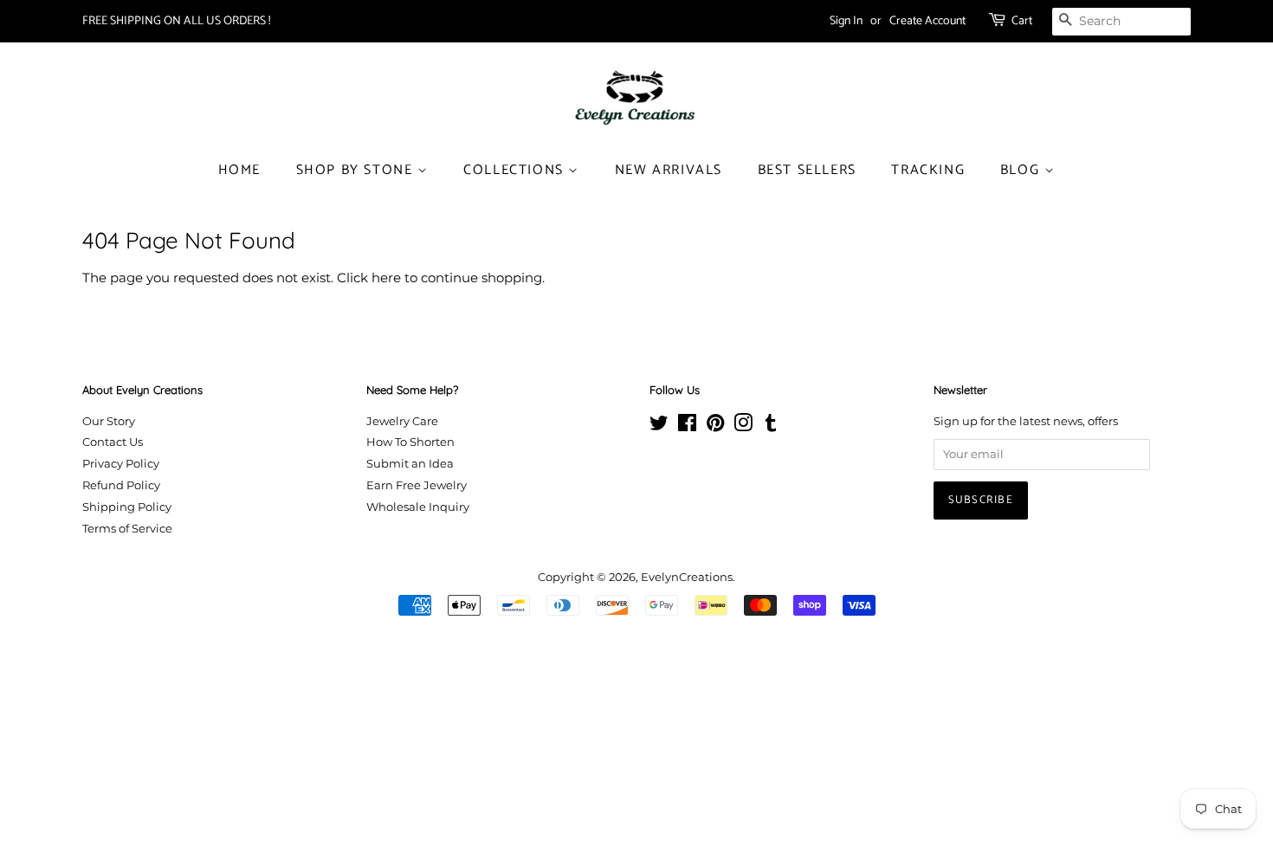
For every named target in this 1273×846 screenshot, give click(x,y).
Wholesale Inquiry (417, 506)
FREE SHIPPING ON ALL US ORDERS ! (176, 21)
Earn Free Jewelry (416, 485)
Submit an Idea (410, 463)
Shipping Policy (126, 506)
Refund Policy (121, 485)
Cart (1021, 21)
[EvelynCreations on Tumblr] (770, 426)
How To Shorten (410, 442)
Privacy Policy (120, 463)
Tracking (928, 170)
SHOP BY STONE (356, 170)
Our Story (108, 421)
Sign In (846, 21)
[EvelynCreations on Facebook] (687, 426)
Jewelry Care (402, 421)
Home (239, 170)
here (386, 277)
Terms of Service (127, 528)
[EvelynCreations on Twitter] (659, 426)
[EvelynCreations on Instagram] (743, 426)
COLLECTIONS (515, 170)
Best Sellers (807, 170)
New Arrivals (668, 170)
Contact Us (112, 442)
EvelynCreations (687, 577)
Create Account (927, 21)
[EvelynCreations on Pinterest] (715, 426)
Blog (1022, 170)
